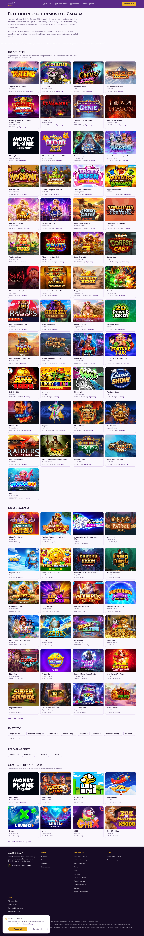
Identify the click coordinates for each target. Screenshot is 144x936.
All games (48, 4)
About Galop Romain (114, 856)
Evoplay (84, 733)
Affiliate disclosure (14, 912)
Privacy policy (13, 901)
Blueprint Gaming (113, 733)
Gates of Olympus (80, 877)
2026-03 (56, 755)
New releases (62, 4)
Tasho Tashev (25, 865)
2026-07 (42, 755)
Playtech (129, 733)
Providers (75, 4)
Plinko (76, 867)
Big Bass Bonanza (80, 884)
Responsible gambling (15, 908)
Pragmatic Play (16, 733)
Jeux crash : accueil (80, 856)
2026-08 (28, 755)
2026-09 (14, 755)
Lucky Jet (77, 874)
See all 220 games (15, 718)
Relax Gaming (69, 733)
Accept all (18, 929)
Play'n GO (53, 733)
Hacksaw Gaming (36, 733)
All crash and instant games (19, 842)
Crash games (89, 4)
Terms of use (12, 904)
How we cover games (114, 860)
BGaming (97, 733)
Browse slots (129, 4)
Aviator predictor (79, 863)
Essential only (38, 929)
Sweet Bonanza (79, 881)
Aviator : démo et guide (82, 860)
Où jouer (77, 888)
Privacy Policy (28, 924)
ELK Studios (15, 739)
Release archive (46, 860)
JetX (75, 870)
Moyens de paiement (81, 891)
